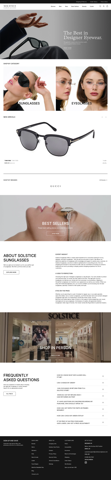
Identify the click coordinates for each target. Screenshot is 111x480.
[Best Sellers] (75, 6)
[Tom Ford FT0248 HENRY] (55, 139)
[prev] (102, 117)
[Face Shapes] (38, 464)
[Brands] (84, 6)
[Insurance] (70, 450)
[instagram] (86, 463)
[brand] (55, 186)
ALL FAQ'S (9, 394)
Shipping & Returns (81, 1)
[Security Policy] (54, 457)
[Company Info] (54, 443)
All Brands (102, 180)
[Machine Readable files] (38, 467)
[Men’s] (38, 447)
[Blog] (38, 470)
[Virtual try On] (38, 474)
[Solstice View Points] (54, 447)
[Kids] (38, 453)
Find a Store (104, 1)
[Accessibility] (70, 447)
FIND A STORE (55, 355)
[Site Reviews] (70, 464)
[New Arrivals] (38, 457)
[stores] (55, 337)
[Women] (53, 6)
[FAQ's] (70, 443)
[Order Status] (70, 460)
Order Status (93, 1)
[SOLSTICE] (9, 6)
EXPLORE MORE (11, 272)
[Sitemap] (54, 464)
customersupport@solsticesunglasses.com (96, 451)
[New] (66, 6)
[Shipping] (70, 457)
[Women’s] (38, 450)
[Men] (60, 6)
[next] (106, 117)
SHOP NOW (55, 233)
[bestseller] (55, 218)
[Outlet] (92, 6)
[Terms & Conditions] (54, 460)
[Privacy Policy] (54, 453)
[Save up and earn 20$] (70, 467)
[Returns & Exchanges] (70, 453)
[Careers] (54, 450)
